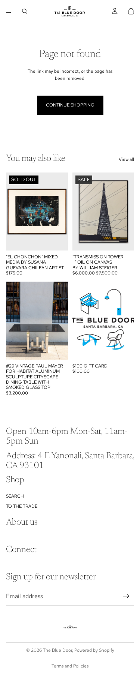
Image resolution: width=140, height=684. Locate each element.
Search (15, 496)
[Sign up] (126, 596)
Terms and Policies (70, 666)
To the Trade (21, 506)
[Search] (24, 11)
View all (126, 159)
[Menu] (8, 11)
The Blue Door (57, 650)
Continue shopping (70, 105)
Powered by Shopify (94, 650)
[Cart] (131, 11)
